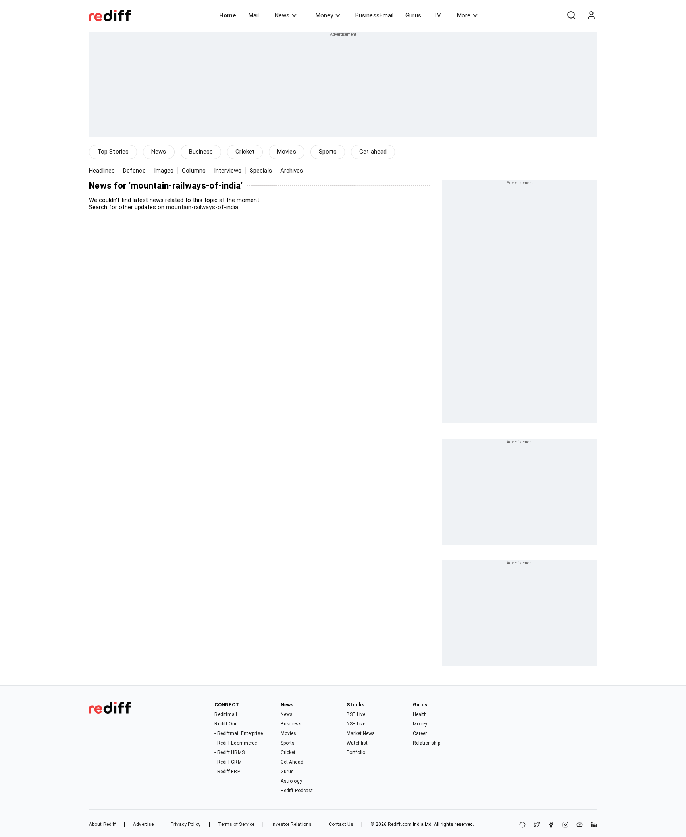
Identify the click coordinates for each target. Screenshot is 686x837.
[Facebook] (551, 825)
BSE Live (356, 714)
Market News (361, 733)
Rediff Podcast (297, 790)
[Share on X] (537, 825)
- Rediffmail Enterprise (238, 733)
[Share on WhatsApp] (522, 825)
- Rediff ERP (227, 771)
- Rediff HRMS (229, 752)
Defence (134, 170)
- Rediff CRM (227, 762)
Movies (286, 151)
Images (164, 170)
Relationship (426, 743)
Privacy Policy (185, 824)
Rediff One (225, 724)
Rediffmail (225, 714)
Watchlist (357, 743)
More (463, 15)
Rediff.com (400, 824)
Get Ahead (292, 762)
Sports (328, 151)
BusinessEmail (374, 15)
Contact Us (341, 824)
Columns (194, 170)
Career (420, 733)
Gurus (413, 15)
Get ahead (373, 151)
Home (227, 15)
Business (201, 151)
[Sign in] (591, 15)
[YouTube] (579, 825)
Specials (261, 170)
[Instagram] (565, 825)
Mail (254, 15)
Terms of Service (236, 824)
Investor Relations (292, 824)
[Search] (571, 15)
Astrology (291, 781)
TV (437, 15)
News (282, 15)
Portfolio (356, 752)
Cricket (244, 151)
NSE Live (356, 724)
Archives (291, 170)
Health (420, 714)
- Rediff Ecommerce (235, 743)
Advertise (143, 824)
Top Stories (113, 151)
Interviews (227, 170)
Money (324, 15)
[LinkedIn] (594, 825)
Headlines (102, 170)
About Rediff (102, 824)
